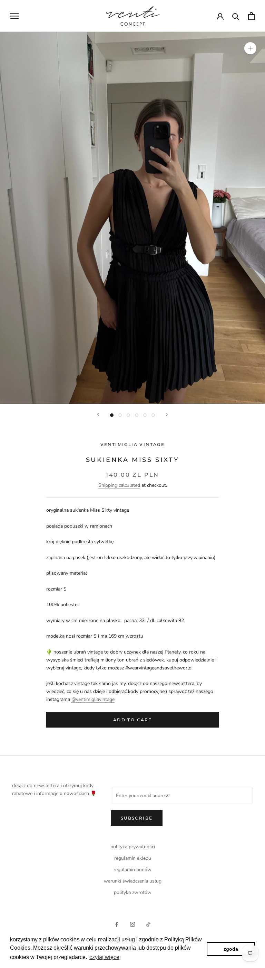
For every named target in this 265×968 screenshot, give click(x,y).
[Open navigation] (14, 16)
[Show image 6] (153, 415)
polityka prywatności (132, 846)
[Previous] (98, 414)
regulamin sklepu (132, 858)
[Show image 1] (112, 415)
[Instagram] (132, 924)
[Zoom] (250, 48)
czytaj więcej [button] (105, 957)
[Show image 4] (136, 415)
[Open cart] (251, 16)
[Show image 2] (120, 415)
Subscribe (137, 818)
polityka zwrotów (132, 892)
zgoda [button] (231, 949)
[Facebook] (116, 924)
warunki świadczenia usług (132, 881)
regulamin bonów (132, 869)
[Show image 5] (145, 415)
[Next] (167, 414)
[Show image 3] (128, 415)
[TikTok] (148, 924)
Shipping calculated (119, 485)
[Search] (235, 16)
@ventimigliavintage (93, 699)
